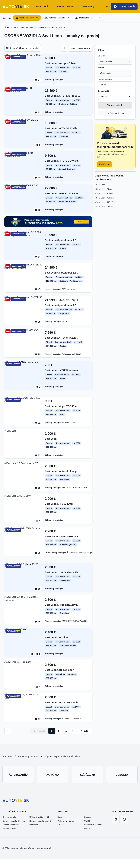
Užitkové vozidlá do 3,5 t (39, 817)
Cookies (87, 817)
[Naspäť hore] (7, 731)
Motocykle (33, 825)
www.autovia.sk (18, 848)
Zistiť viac (104, 164)
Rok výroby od (105, 79)
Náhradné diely (9, 828)
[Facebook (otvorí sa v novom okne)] (116, 819)
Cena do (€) (103, 91)
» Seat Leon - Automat (104, 198)
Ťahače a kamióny (10, 825)
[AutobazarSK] (87, 774)
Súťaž (59, 825)
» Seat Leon (100, 185)
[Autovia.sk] (52, 774)
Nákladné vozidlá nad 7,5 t (40, 821)
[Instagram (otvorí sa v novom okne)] (124, 819)
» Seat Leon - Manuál (104, 193)
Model (101, 67)
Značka (101, 56)
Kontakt (60, 817)
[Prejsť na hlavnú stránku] (15, 6)
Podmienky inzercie (65, 821)
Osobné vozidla (9, 817)
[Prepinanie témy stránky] (107, 6)
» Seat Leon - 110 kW (104, 202)
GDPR (87, 821)
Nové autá (42, 6)
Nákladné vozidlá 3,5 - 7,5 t (14, 821)
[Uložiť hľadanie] (64, 48)
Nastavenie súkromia (93, 825)
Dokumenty (87, 6)
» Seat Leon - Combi (104, 206)
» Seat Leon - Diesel (103, 189)
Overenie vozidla (64, 6)
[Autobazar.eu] (18, 774)
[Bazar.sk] (122, 774)
